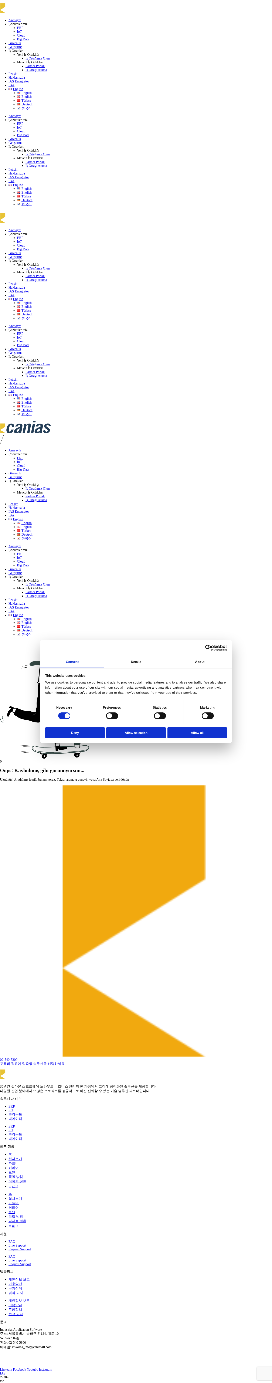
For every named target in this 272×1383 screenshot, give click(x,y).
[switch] (112, 715)
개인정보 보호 (19, 1279)
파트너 (13, 1163)
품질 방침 (15, 1177)
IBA (11, 85)
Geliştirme (15, 47)
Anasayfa (14, 20)
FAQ (11, 1241)
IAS (3, 1373)
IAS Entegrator (18, 81)
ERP (20, 28)
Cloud (21, 35)
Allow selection (136, 733)
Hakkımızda (16, 77)
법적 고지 (15, 1293)
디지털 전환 (17, 1181)
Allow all (197, 733)
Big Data (23, 39)
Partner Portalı (35, 66)
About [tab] (199, 661)
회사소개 (15, 1159)
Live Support (17, 1245)
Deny (75, 733)
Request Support (19, 1249)
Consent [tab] (72, 661)
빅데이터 (15, 1119)
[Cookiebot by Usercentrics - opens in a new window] (208, 648)
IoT (19, 31)
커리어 (13, 1168)
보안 (11, 1172)
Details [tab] (136, 661)
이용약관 (15, 1284)
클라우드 (15, 1114)
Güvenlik (14, 43)
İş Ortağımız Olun (38, 58)
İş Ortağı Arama (36, 70)
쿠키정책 (15, 1288)
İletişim (13, 73)
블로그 (13, 1186)
